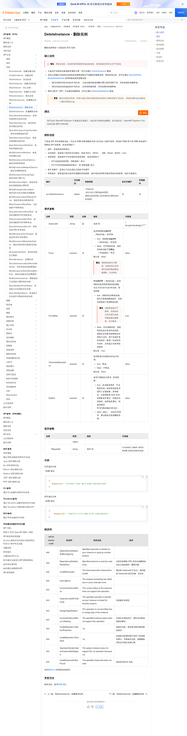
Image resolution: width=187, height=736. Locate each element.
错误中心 (52, 669)
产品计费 (65, 19)
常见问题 (76, 19)
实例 (98, 26)
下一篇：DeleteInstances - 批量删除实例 (126, 693)
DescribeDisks (135, 74)
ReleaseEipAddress (100, 91)
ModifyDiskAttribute (56, 78)
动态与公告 (88, 19)
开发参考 (54, 19)
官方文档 (7, 19)
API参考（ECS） (79, 26)
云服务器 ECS (20, 19)
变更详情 (62, 684)
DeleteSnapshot (99, 71)
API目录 (91, 26)
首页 (46, 26)
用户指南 (44, 19)
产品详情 (143, 41)
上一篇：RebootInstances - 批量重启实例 (65, 693)
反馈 (100, 707)
